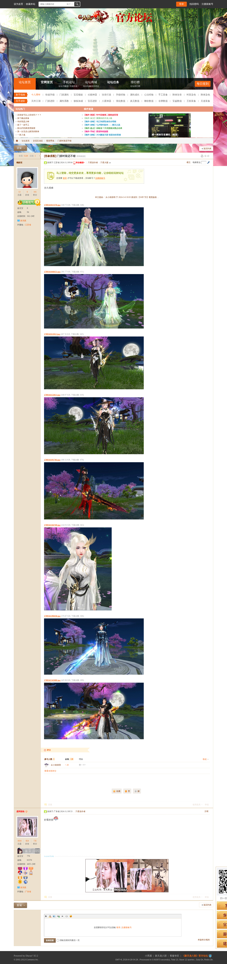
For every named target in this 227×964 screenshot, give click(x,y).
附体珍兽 (177, 94)
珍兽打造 (106, 94)
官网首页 (47, 82)
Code (66, 916)
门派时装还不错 (64, 141)
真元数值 (134, 101)
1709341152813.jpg (52, 395)
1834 (19, 841)
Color (50, 916)
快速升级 (50, 94)
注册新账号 (207, 4)
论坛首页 (25, 82)
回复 (50, 804)
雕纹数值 (149, 101)
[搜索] (77, 4)
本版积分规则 (204, 940)
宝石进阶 (92, 101)
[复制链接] (81, 156)
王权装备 (191, 101)
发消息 (23, 220)
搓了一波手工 (23, 125)
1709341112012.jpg (52, 334)
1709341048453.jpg (52, 272)
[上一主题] (205, 156)
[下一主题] (208, 156)
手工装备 (163, 94)
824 (27, 841)
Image (54, 916)
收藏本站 (30, 4)
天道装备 (205, 101)
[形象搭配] (50, 156)
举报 (207, 804)
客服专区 (174, 956)
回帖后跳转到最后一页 (70, 940)
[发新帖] (20, 148)
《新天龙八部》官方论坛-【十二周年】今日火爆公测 (17, 141)
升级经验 (120, 94)
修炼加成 (78, 101)
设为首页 (18, 4)
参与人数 (49, 759)
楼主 (189, 162)
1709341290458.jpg (52, 616)
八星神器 (106, 101)
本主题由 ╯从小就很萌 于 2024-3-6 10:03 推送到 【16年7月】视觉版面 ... (127, 197)
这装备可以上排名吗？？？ (29, 115)
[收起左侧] (40, 156)
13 (19, 192)
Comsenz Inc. (32, 960)
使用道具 (197, 804)
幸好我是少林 (23, 121)
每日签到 (203, 83)
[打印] (202, 156)
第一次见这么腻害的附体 (28, 131)
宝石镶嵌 (78, 94)
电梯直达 (197, 162)
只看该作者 (93, 162)
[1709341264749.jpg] (78, 568)
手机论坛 (69, 84)
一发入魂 (21, 135)
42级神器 (92, 94)
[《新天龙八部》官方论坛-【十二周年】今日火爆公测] (113, 23)
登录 (181, 4)
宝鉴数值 (177, 101)
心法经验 (149, 94)
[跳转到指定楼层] (208, 162)
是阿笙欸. (20, 811)
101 (35, 192)
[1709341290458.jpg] (94, 646)
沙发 (207, 811)
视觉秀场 (50, 141)
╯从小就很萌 (55, 765)
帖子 (69, 4)
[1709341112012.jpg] (94, 362)
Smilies (70, 916)
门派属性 (64, 94)
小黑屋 (148, 956)
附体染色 (205, 94)
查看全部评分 (50, 771)
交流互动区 (38, 141)
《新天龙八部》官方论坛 (195, 956)
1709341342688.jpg (52, 680)
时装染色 (191, 94)
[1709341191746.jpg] (94, 490)
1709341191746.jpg (52, 460)
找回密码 (194, 4)
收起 (205, 759)
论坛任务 (113, 82)
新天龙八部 (161, 956)
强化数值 (120, 101)
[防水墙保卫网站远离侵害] (210, 956)
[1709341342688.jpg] (94, 711)
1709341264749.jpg (52, 525)
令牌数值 (163, 101)
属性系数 (64, 101)
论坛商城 (91, 84)
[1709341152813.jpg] (94, 425)
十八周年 (36, 94)
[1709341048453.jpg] (94, 301)
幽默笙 (19, 162)
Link (58, 916)
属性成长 (134, 94)
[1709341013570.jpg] (94, 236)
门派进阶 (50, 101)
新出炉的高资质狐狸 (26, 128)
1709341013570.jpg (52, 205)
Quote (62, 916)
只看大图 (104, 162)
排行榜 (135, 84)
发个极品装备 (23, 118)
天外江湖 (36, 101)
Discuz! (29, 956)
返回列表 (207, 148)
